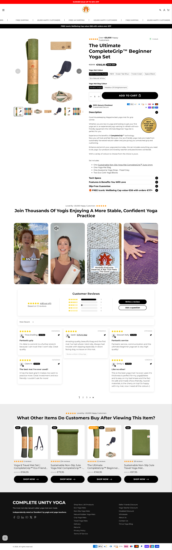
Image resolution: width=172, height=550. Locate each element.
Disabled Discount (126, 511)
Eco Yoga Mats (80, 508)
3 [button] (86, 397)
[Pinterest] (35, 517)
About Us (122, 517)
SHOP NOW (29, 479)
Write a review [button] (132, 302)
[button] (18, 111)
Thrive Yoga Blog (126, 524)
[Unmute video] (20, 228)
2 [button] (83, 397)
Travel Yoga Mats (81, 521)
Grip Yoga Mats (80, 517)
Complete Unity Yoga (39, 503)
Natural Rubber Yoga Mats (84, 514)
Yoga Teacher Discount (128, 508)
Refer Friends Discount (128, 505)
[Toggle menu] (3, 10)
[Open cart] (168, 10)
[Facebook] (14, 517)
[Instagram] (18, 517)
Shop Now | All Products (84, 505)
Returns (77, 527)
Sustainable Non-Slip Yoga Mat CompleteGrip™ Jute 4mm (125, 165)
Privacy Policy (79, 530)
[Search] (160, 10)
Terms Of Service (81, 534)
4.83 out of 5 (45, 303)
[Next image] (79, 71)
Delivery (77, 524)
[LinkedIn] (22, 517)
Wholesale (123, 514)
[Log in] (164, 10)
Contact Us (123, 521)
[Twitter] (31, 517)
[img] (25, 331)
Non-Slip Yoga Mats (82, 511)
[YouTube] (26, 517)
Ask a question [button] (132, 308)
